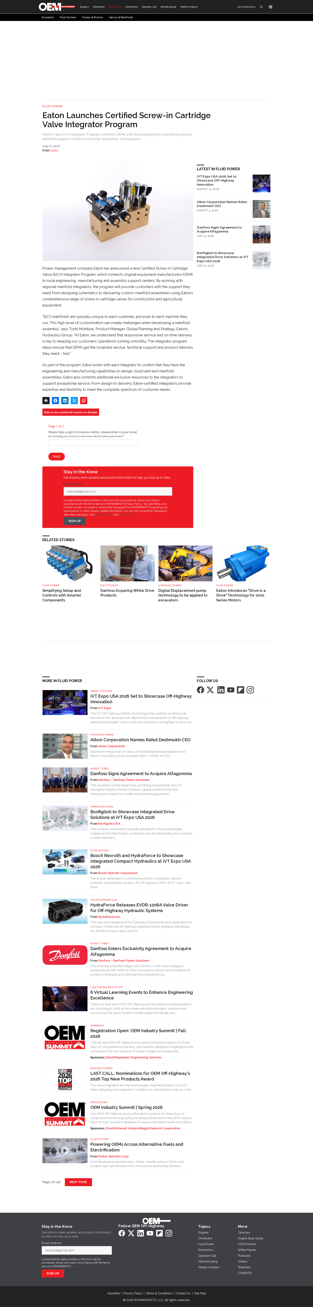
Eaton (54, 150)
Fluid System (99, 850)
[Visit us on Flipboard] (240, 689)
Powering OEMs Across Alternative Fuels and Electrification (136, 1147)
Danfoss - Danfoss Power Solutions (123, 780)
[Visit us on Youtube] (230, 689)
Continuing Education (106, 987)
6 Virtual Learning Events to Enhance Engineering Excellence (141, 995)
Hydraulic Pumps (169, 585)
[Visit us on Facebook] (200, 689)
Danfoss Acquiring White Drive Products (127, 593)
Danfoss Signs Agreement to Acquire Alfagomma (219, 229)
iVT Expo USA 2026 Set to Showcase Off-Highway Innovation (216, 180)
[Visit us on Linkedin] (221, 689)
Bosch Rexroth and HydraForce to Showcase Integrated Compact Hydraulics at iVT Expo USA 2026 (140, 861)
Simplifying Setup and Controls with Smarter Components (61, 595)
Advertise (113, 1293)
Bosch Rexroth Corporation (118, 873)
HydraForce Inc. (109, 917)
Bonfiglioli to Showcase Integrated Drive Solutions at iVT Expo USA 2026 (222, 257)
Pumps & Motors (101, 806)
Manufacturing (101, 1068)
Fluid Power (52, 106)
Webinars (97, 1025)
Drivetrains (98, 1102)
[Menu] (270, 6)
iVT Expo (104, 708)
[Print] (46, 400)
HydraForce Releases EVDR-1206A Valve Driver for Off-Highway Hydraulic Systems (139, 907)
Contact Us (183, 1293)
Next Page (78, 1182)
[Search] (261, 6)
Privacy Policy (128, 514)
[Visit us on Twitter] (211, 689)
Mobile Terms (104, 514)
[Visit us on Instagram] (250, 689)
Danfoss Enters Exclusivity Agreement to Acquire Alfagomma (140, 951)
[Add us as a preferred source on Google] (83, 400)
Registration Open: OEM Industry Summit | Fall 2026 (138, 1033)
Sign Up (74, 521)
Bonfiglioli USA (109, 823)
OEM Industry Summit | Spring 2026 (126, 1107)
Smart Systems (101, 691)
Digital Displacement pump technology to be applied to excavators (183, 595)
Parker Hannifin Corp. (113, 1156)
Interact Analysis (128, 1128)
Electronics (109, 585)
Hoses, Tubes (99, 768)
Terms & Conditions (159, 1293)
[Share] (55, 400)
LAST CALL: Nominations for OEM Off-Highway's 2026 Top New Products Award (140, 1076)
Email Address (74, 484)
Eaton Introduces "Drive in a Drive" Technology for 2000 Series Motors (241, 595)
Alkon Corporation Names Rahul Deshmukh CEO (222, 204)
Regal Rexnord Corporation (160, 1128)
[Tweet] (74, 400)
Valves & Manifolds (103, 899)
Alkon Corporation (111, 746)
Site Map (200, 1293)
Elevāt (111, 1057)
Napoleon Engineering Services (139, 1057)
